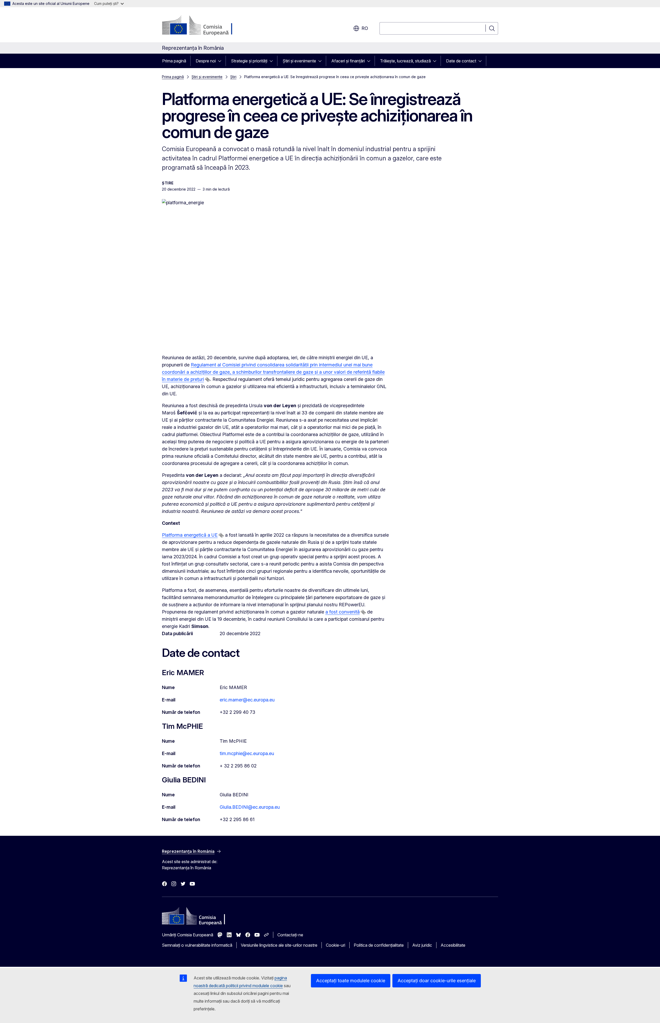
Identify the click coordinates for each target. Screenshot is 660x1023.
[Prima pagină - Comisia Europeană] (203, 25)
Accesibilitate (453, 945)
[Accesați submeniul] (221, 61)
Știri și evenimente (299, 60)
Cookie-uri (335, 945)
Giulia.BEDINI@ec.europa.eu (250, 807)
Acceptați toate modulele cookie (350, 980)
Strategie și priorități (249, 60)
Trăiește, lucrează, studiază (405, 60)
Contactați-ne (290, 934)
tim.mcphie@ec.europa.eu (247, 753)
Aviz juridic (422, 945)
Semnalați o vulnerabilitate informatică (197, 945)
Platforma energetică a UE (190, 535)
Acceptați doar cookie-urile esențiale (437, 980)
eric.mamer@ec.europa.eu (247, 699)
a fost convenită (342, 612)
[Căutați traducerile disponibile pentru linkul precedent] (207, 379)
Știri (233, 77)
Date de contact (461, 60)
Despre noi (206, 60)
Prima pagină (174, 60)
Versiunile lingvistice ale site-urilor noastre (279, 945)
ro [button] (364, 28)
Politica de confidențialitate (379, 945)
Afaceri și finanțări (348, 60)
